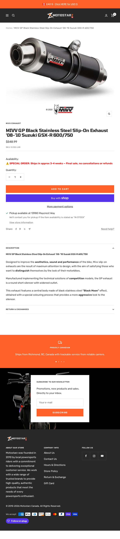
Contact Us (50, 458)
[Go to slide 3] (61, 361)
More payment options (60, 206)
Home (9, 28)
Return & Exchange (55, 477)
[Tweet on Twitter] (24, 229)
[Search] (13, 15)
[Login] (106, 15)
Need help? (107, 228)
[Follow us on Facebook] (86, 456)
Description (12, 248)
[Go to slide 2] (58, 361)
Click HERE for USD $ (66, 4)
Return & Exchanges (17, 309)
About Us (49, 452)
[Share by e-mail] (29, 229)
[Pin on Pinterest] (20, 229)
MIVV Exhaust (13, 123)
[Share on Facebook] (16, 229)
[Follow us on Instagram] (94, 456)
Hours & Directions (55, 464)
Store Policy (51, 471)
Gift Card (49, 483)
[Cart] (112, 15)
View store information (21, 222)
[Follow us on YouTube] (102, 456)
